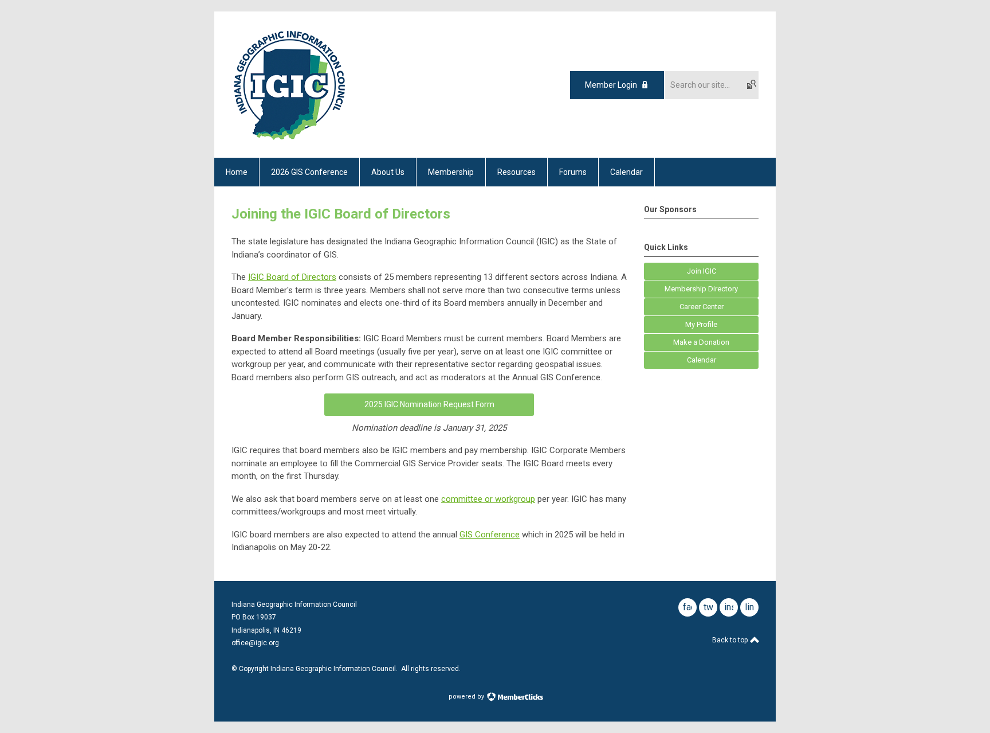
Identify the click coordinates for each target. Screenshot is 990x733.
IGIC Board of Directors (292, 277)
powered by (467, 696)
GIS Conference (489, 534)
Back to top (730, 640)
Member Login (611, 84)
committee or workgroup (488, 499)
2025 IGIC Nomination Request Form (429, 404)
